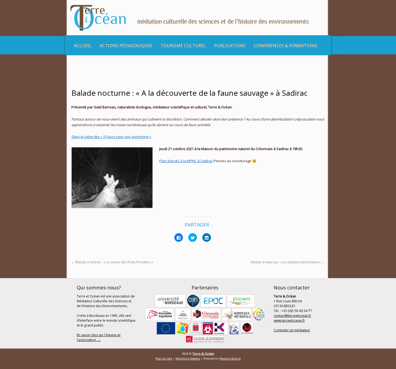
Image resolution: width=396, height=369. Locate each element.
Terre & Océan (203, 354)
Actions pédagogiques (126, 46)
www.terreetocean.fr (289, 320)
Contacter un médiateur (292, 330)
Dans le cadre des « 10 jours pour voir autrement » (111, 136)
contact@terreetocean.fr (292, 315)
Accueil (83, 46)
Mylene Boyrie (230, 358)
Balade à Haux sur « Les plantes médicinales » (288, 262)
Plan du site (163, 358)
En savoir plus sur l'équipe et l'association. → (98, 337)
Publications (230, 46)
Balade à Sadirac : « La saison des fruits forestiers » (112, 262)
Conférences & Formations (285, 46)
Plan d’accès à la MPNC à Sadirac (186, 160)
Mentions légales (188, 358)
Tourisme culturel (183, 46)
